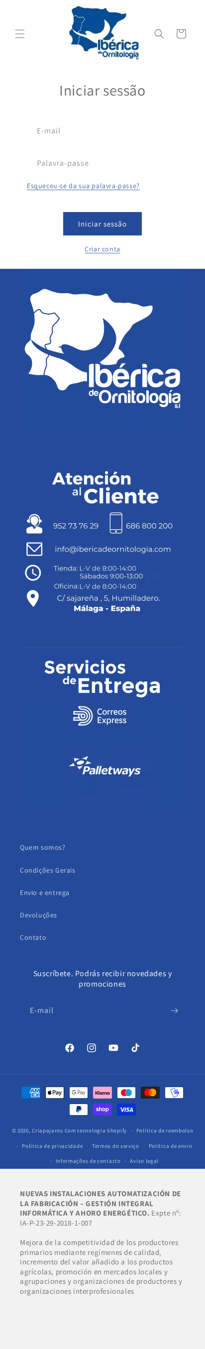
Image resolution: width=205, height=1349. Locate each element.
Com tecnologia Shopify (96, 1130)
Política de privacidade (52, 1145)
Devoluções (38, 914)
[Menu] (20, 34)
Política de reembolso (165, 1130)
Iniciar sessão (102, 223)
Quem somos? (43, 847)
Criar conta (102, 248)
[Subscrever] (174, 1011)
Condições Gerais (48, 870)
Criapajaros (47, 1130)
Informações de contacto (88, 1160)
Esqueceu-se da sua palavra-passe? (83, 185)
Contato (33, 937)
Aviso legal (144, 1160)
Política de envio (171, 1145)
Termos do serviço (115, 1145)
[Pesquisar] (159, 34)
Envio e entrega (45, 892)
